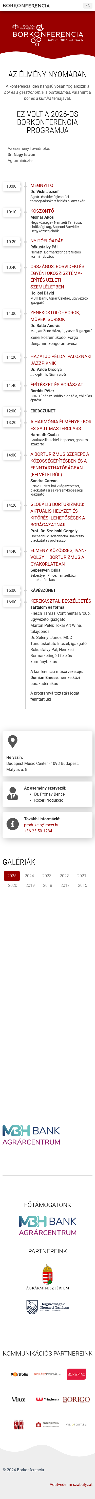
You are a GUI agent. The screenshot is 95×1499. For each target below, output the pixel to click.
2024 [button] (29, 875)
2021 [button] (81, 875)
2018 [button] (47, 885)
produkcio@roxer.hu (42, 825)
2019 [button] (30, 885)
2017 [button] (65, 885)
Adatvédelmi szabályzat (71, 1484)
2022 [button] (64, 875)
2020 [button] (12, 885)
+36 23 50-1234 (38, 831)
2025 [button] (11, 875)
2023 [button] (46, 875)
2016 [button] (82, 885)
